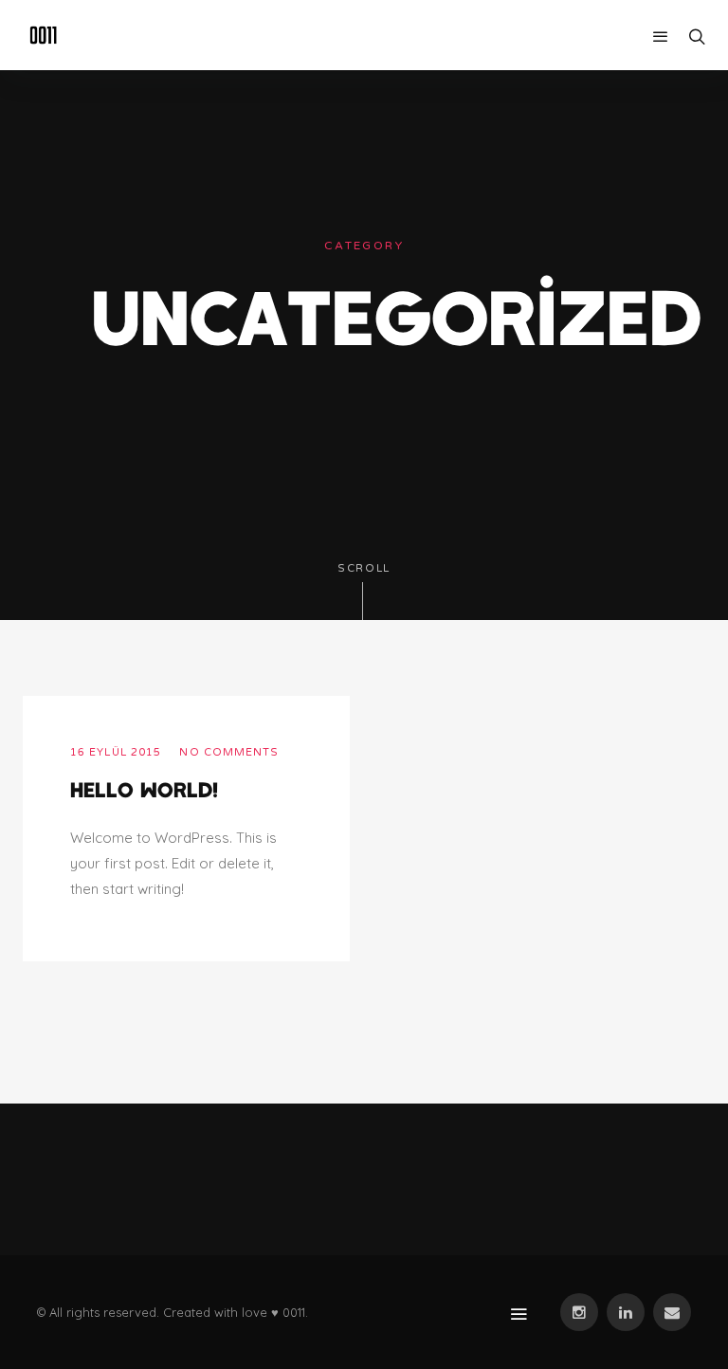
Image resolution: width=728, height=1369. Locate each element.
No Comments (229, 752)
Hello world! (144, 788)
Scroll (364, 568)
